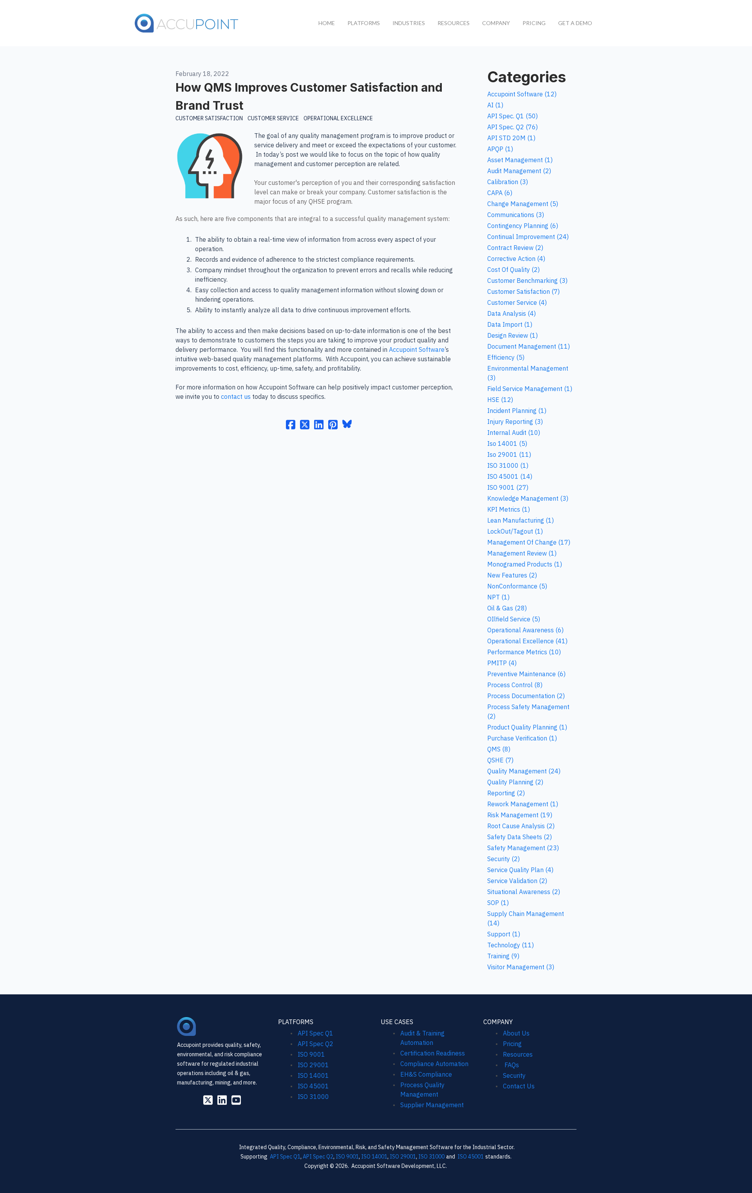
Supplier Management (432, 1105)
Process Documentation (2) (526, 696)
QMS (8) (498, 749)
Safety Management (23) (523, 848)
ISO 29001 (313, 1065)
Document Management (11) (528, 346)
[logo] (187, 23)
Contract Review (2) (515, 248)
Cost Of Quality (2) (513, 269)
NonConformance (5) (517, 586)
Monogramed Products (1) (524, 564)
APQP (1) (500, 149)
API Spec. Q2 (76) (512, 127)
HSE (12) (500, 400)
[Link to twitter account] (208, 1100)
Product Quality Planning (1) (527, 727)
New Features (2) (512, 575)
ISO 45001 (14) (509, 476)
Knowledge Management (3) (527, 498)
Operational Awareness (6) (525, 630)
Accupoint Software (417, 349)
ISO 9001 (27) (507, 487)
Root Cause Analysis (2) (521, 826)
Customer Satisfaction (209, 118)
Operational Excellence (338, 118)
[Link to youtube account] (236, 1100)
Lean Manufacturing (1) (520, 520)
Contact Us (519, 1086)
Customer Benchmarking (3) (527, 280)
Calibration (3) (507, 182)
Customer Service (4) (517, 302)
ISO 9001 (311, 1054)
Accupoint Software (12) (522, 94)
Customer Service (273, 118)
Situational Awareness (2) (523, 892)
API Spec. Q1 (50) (512, 116)
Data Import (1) (509, 324)
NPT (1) (498, 597)
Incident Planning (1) (516, 411)
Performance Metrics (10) (524, 652)
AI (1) (495, 105)
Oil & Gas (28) (507, 608)
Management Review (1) (522, 553)
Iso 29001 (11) (509, 454)
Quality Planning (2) (515, 782)
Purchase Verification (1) (522, 738)
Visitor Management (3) (520, 967)
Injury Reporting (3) (515, 421)
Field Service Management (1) (529, 389)
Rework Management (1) (522, 804)
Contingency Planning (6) (522, 226)
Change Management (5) (522, 204)
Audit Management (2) (519, 171)
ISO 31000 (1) (507, 465)
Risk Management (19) (519, 815)
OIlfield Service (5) (513, 619)
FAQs (511, 1065)
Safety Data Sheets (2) (519, 837)
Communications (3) (515, 215)
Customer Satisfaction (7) (523, 291)
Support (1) (503, 934)
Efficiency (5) (505, 357)
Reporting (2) (506, 793)
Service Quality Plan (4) (520, 870)
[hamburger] (248, 21)
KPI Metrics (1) (508, 509)
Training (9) (503, 956)
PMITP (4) (502, 663)
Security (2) (503, 859)
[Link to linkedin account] (222, 1100)
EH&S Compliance (426, 1074)
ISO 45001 (313, 1086)
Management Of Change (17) (528, 542)
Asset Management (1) (520, 160)
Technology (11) (510, 945)
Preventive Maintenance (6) (526, 674)
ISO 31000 (313, 1097)
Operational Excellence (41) (527, 641)
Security (514, 1075)
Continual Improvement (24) (528, 237)
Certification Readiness (432, 1053)
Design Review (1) (512, 335)
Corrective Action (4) (516, 258)
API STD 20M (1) (511, 138)
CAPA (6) (499, 193)
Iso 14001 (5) (507, 443)
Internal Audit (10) (513, 432)
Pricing (512, 1044)
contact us (236, 396)
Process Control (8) (514, 685)
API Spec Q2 (316, 1044)
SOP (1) (498, 903)
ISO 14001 (313, 1075)
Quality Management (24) (523, 771)
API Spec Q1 (315, 1033)
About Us (516, 1033)
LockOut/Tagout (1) (515, 531)
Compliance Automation (434, 1064)
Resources (518, 1054)
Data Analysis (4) (511, 313)
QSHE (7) (500, 760)
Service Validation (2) (517, 881)
